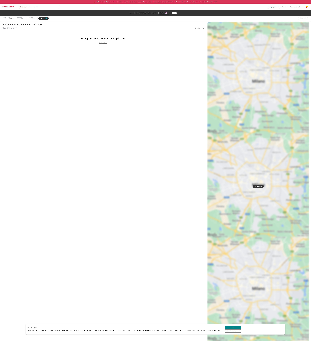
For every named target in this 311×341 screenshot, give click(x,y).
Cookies (200, 330)
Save (174, 13)
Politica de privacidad (215, 330)
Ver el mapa (258, 186)
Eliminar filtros (103, 43)
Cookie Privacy (94, 330)
